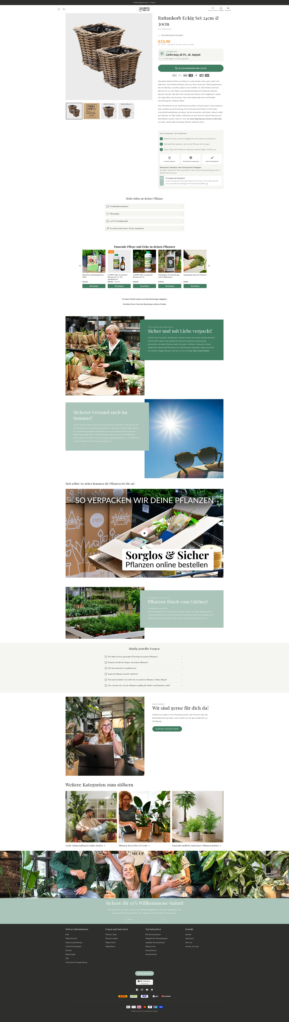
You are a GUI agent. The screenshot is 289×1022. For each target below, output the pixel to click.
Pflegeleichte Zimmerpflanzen (156, 938)
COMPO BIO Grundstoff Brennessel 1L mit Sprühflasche (117, 277)
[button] (58, 9)
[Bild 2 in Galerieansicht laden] (91, 111)
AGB (67, 935)
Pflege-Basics (110, 946)
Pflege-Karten (110, 942)
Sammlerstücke (151, 954)
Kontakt (188, 935)
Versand (68, 950)
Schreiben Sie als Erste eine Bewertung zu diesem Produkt (144, 304)
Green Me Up (140, 1011)
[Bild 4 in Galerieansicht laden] (126, 111)
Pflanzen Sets (150, 946)
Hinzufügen (94, 286)
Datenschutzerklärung (73, 942)
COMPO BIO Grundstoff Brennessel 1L (143, 276)
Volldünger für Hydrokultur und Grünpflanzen (169, 276)
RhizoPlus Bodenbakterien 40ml (93, 276)
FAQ (67, 958)
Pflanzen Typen (111, 935)
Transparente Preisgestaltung (76, 962)
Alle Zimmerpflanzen (153, 935)
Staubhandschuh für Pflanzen (195, 275)
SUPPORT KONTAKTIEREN (167, 729)
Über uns (188, 942)
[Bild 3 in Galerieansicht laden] (109, 111)
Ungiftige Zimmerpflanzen (155, 942)
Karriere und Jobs (192, 946)
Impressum (189, 938)
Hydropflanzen (151, 950)
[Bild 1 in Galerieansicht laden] (74, 111)
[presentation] (80, 265)
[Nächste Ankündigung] (228, 2)
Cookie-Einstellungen (73, 946)
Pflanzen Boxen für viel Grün (133, 845)
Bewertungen (70, 954)
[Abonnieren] (162, 919)
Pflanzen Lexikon (111, 938)
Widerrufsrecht (71, 938)
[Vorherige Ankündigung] (60, 2)
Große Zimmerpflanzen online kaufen (84, 845)
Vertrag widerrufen (144, 973)
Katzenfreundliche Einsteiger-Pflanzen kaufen (195, 845)
